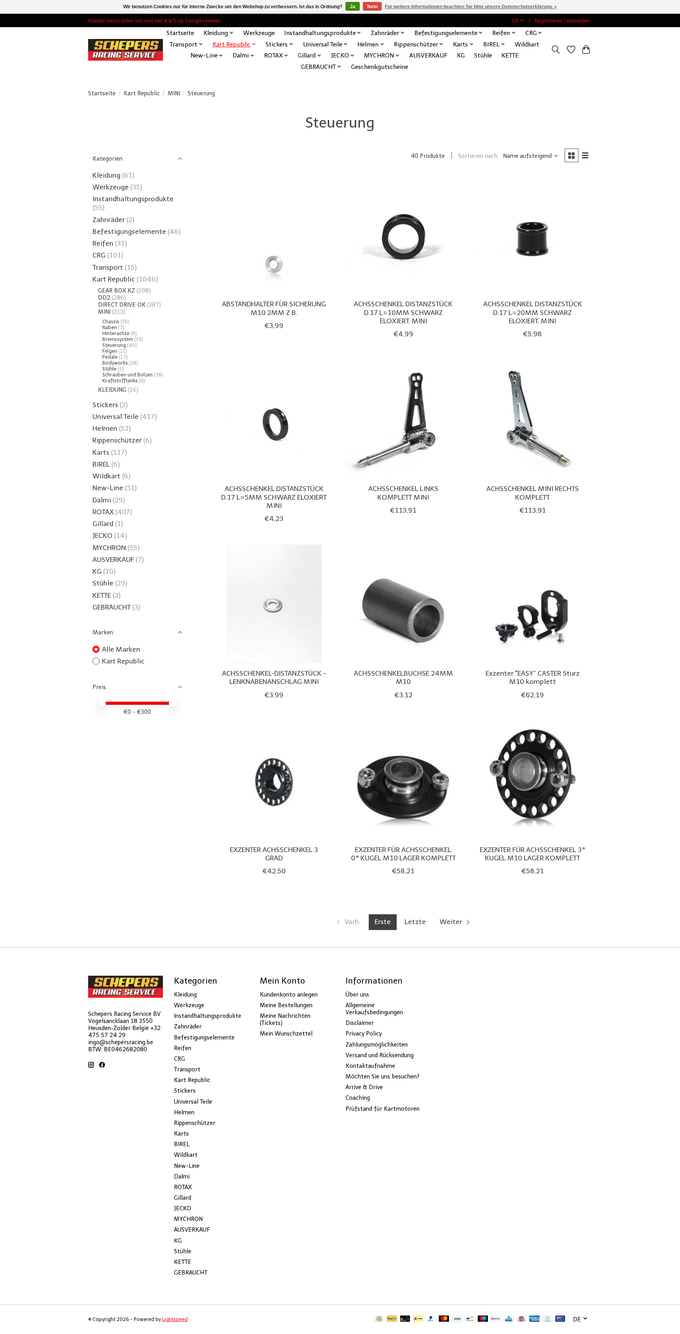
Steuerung (114, 345)
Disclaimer (360, 1022)
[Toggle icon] (556, 50)
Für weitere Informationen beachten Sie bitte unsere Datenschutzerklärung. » (471, 6)
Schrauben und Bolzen (127, 375)
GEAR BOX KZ (116, 290)
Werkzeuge (259, 33)
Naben (109, 327)
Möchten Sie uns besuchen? (382, 1076)
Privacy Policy (364, 1033)
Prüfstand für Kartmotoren (382, 1108)
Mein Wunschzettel (286, 1033)
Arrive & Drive (364, 1087)
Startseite (180, 33)
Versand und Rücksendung (380, 1055)
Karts (100, 452)
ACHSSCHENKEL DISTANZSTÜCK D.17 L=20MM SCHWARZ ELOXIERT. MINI (532, 312)
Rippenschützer (117, 440)
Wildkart (527, 44)
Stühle (483, 55)
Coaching (358, 1097)
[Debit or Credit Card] (405, 1319)
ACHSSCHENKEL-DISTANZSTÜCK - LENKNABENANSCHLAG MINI (274, 677)
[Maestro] (483, 1319)
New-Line (107, 488)
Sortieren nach (477, 155)
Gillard (102, 523)
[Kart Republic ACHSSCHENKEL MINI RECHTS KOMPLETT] (532, 419)
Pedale (110, 357)
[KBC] (509, 1319)
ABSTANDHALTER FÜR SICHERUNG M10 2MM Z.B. (274, 308)
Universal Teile (115, 416)
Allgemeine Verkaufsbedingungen (374, 1009)
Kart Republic (142, 93)
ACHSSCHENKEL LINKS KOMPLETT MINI (403, 492)
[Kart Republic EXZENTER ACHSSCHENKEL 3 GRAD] (274, 780)
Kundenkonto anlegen (289, 994)
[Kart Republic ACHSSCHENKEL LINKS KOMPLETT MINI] (403, 419)
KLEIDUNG (112, 389)
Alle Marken (121, 649)
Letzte (415, 921)
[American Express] (534, 1319)
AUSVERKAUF (428, 55)
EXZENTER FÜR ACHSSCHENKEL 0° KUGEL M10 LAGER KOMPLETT (403, 853)
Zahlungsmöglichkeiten (377, 1044)
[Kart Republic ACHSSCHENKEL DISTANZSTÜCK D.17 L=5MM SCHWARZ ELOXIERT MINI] (274, 419)
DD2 (104, 297)
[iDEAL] (418, 1319)
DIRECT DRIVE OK (122, 304)
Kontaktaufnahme (370, 1065)
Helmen (104, 428)
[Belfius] (496, 1319)
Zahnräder (108, 219)
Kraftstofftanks (120, 381)
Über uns (357, 994)
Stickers (105, 404)
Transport (107, 267)
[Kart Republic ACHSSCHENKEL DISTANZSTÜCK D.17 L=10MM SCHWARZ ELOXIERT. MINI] (403, 234)
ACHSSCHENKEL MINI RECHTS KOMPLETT (532, 492)
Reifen (102, 243)
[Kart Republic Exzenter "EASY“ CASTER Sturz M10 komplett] (532, 604)
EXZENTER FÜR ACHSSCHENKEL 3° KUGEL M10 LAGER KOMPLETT (532, 853)
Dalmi (101, 500)
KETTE (510, 55)
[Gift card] (522, 1319)
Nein (372, 6)
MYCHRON (109, 547)
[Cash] (379, 1319)
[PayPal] (392, 1319)
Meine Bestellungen (286, 1005)
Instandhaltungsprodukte (133, 199)
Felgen (109, 351)
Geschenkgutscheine (379, 66)
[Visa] (457, 1319)
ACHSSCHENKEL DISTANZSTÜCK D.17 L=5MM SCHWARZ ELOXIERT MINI (274, 497)
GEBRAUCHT (111, 607)
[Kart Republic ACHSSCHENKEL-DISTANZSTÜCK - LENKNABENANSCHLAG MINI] (274, 604)
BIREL (101, 464)
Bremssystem (117, 339)
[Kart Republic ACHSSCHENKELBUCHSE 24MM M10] (403, 604)
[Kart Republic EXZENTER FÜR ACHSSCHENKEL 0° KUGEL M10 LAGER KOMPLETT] (403, 780)
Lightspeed (175, 1319)
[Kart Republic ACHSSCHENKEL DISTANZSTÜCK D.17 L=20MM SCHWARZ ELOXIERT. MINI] (532, 234)
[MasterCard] (444, 1319)
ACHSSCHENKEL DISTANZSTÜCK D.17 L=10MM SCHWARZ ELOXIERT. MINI (403, 312)
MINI (174, 93)
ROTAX (103, 512)
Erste (383, 921)
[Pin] (560, 1319)
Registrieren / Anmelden (562, 21)
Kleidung (106, 175)
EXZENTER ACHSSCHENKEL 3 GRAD (274, 853)
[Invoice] (547, 1319)
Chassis (110, 321)
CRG (98, 255)
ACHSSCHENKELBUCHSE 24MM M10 (403, 677)
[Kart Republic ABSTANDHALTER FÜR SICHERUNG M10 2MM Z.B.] (274, 234)
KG (461, 55)
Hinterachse (115, 333)
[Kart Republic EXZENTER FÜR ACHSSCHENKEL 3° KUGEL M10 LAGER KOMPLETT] (532, 780)
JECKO (102, 535)
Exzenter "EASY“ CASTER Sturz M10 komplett (533, 677)
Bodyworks (115, 363)
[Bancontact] (470, 1319)
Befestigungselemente (129, 231)
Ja (352, 6)
